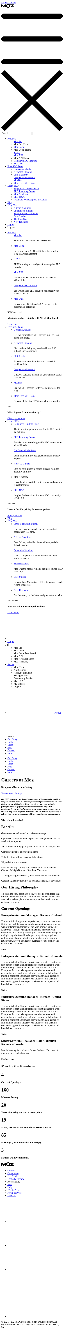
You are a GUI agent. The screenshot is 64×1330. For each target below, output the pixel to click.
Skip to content (8, 2)
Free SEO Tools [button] (15, 166)
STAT (17, 152)
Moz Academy (21, 194)
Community (13, 1173)
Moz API (18, 155)
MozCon (11, 1195)
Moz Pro (18, 141)
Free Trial (12, 1176)
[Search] (30, 638)
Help (9, 1187)
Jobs (9, 766)
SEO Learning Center (24, 191)
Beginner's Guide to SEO (26, 188)
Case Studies (20, 216)
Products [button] (11, 138)
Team (10, 764)
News (10, 772)
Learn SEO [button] (13, 185)
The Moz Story (21, 219)
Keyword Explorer (23, 172)
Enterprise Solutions (23, 210)
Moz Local (19, 147)
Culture (11, 761)
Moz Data (18, 163)
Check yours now (16, 418)
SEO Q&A (19, 197)
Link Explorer (20, 174)
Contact (11, 769)
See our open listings (11, 793)
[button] (8, 645)
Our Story (12, 758)
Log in (10, 224)
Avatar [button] (10, 664)
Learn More (13, 612)
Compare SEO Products (25, 160)
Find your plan (14, 515)
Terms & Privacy (15, 1179)
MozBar (18, 180)
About (58, 712)
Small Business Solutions (26, 213)
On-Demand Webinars (25, 450)
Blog (9, 202)
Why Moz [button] (12, 205)
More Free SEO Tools (24, 183)
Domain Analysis (22, 169)
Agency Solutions (22, 208)
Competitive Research (24, 177)
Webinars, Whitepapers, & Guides (30, 199)
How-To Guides (22, 463)
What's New (13, 1190)
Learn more (13, 324)
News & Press (14, 1192)
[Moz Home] (7, 7)
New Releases (21, 221)
